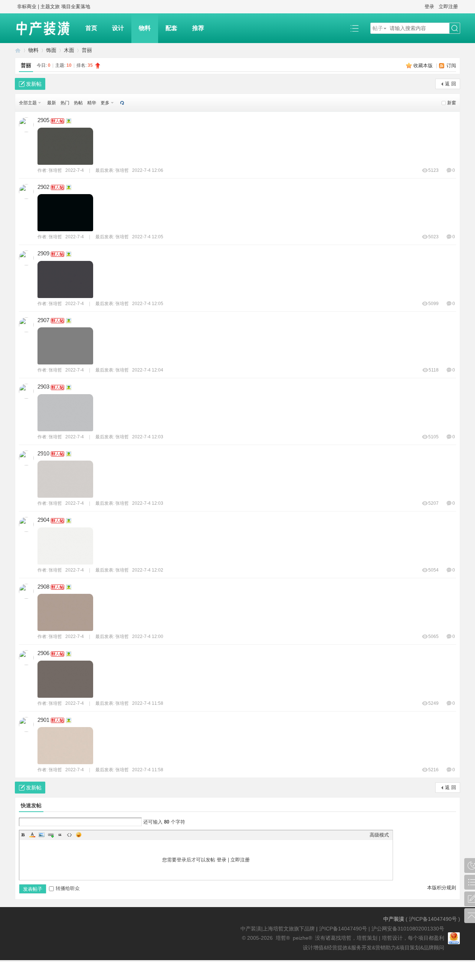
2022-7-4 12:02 (147, 570)
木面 (69, 50)
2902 (43, 187)
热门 (64, 102)
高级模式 (379, 835)
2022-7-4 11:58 (147, 703)
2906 (43, 653)
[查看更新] (121, 102)
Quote (60, 834)
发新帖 (34, 84)
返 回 (450, 83)
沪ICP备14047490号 (433, 919)
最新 (51, 102)
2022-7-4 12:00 (147, 636)
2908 (43, 586)
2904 (43, 520)
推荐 (198, 28)
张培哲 (55, 170)
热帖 (78, 102)
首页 (91, 28)
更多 (105, 102)
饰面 (51, 50)
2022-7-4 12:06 (147, 170)
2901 (43, 720)
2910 (43, 453)
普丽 (26, 65)
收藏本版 (423, 65)
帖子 (378, 28)
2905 (43, 120)
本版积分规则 (441, 887)
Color (32, 834)
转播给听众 (68, 888)
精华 (91, 102)
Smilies (78, 834)
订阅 (451, 65)
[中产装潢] (46, 28)
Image (41, 834)
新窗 (451, 102)
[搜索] (454, 28)
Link (51, 834)
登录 (429, 6)
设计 (118, 28)
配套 (171, 28)
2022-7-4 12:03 (147, 436)
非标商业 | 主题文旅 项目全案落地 (53, 6)
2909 (43, 253)
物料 (145, 28)
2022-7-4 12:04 (147, 370)
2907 (43, 320)
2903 (43, 386)
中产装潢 (18, 50)
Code (69, 834)
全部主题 (28, 102)
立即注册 (448, 6)
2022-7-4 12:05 (147, 236)
